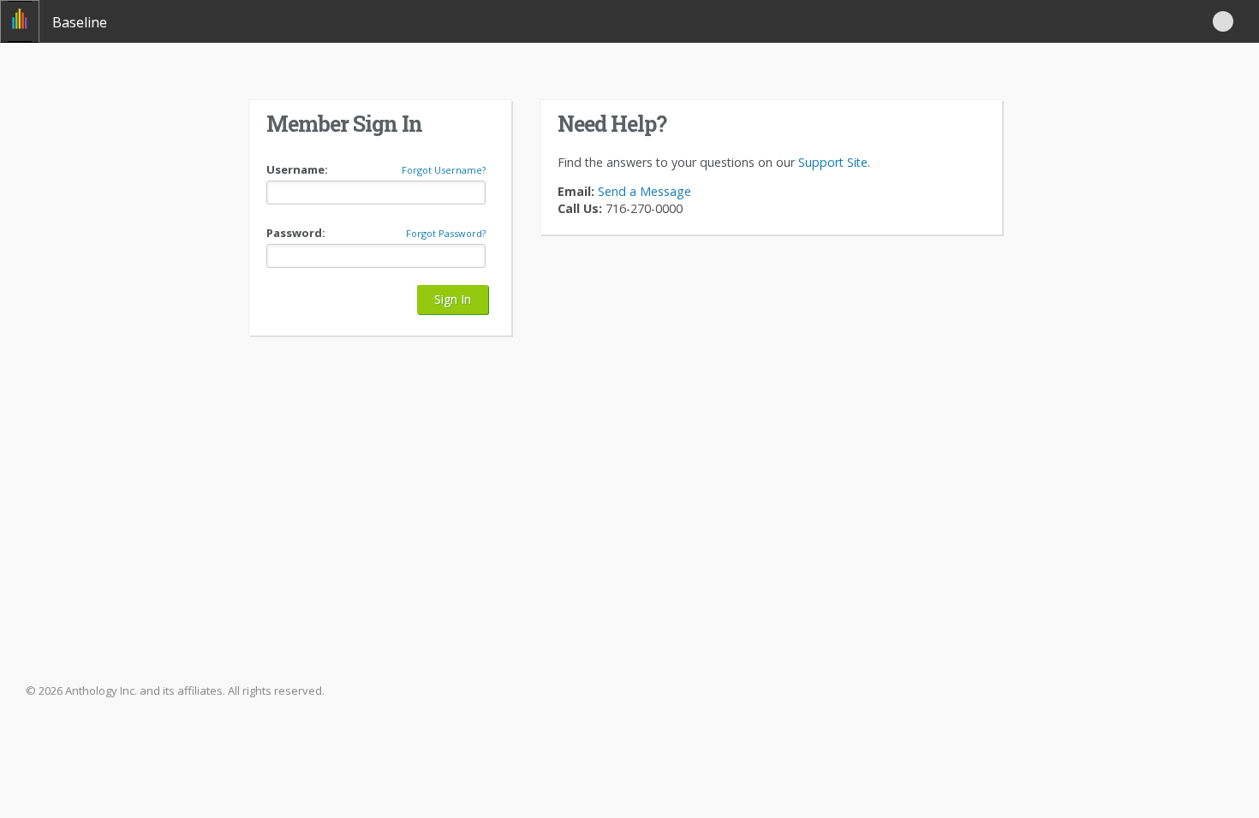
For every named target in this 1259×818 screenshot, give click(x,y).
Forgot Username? (444, 170)
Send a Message (642, 191)
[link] (19, 21)
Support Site (833, 162)
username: (297, 169)
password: (295, 232)
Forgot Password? (446, 234)
